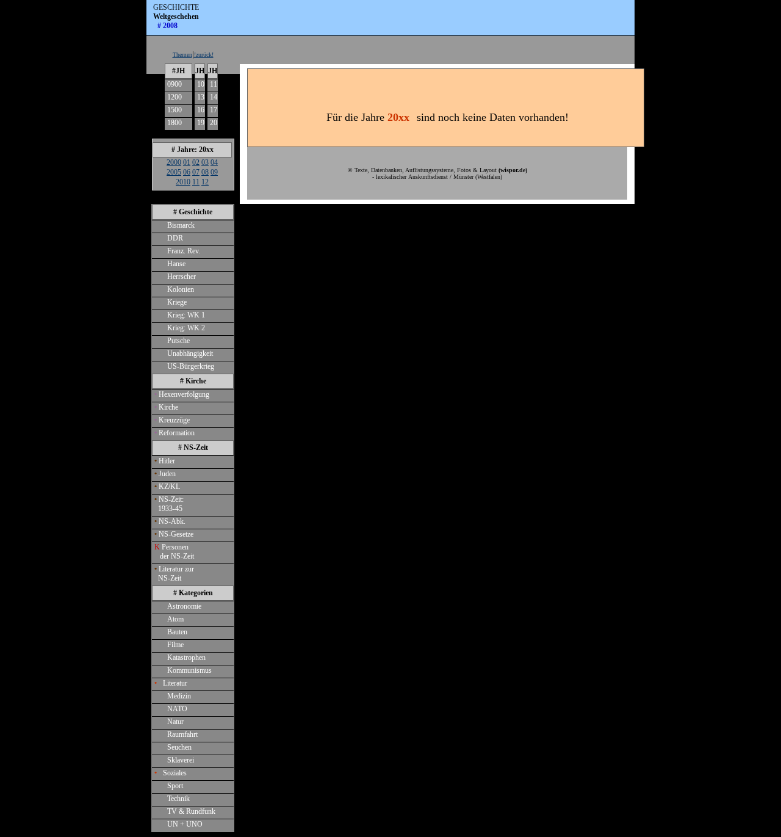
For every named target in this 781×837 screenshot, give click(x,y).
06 (186, 172)
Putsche (174, 340)
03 (205, 162)
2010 (183, 182)
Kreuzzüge (172, 420)
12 (205, 182)
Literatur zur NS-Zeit (174, 573)
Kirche (166, 407)
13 (200, 97)
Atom (171, 619)
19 (200, 122)
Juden (165, 473)
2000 (174, 162)
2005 (174, 172)
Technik (174, 798)
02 (196, 162)
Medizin (175, 696)
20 (213, 122)
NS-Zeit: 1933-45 (169, 504)
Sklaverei (176, 760)
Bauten (173, 632)
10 (200, 84)
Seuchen (175, 747)
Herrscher (177, 276)
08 (205, 172)
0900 (174, 84)
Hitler (164, 461)
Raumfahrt (178, 734)
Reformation (174, 433)
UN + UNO (181, 824)
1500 (174, 110)
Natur (171, 721)
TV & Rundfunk (187, 811)
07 (196, 172)
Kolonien (176, 289)
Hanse (172, 263)
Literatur (170, 683)
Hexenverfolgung (181, 394)
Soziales (170, 773)
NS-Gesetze (173, 534)
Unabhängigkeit (186, 353)
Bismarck (177, 225)
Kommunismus (185, 670)
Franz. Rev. (179, 251)
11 (213, 84)
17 (213, 110)
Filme (171, 644)
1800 (174, 122)
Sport (171, 785)
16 (200, 110)
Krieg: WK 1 (182, 315)
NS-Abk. (169, 521)
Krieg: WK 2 (182, 328)
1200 (174, 97)
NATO (173, 709)
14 (213, 97)
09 (214, 172)
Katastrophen (182, 657)
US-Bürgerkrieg (186, 366)
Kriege (173, 302)
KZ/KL (167, 486)
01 (186, 162)
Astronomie (180, 606)
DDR (171, 238)
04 (214, 162)
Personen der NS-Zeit (174, 551)
